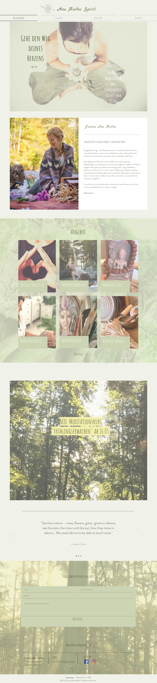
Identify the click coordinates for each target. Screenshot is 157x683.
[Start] (48, 8)
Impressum (69, 677)
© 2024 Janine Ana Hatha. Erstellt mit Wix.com (78, 680)
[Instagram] (93, 662)
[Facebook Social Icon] (86, 662)
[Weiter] (144, 536)
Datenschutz (80, 677)
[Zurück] (13, 536)
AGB (89, 677)
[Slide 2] (78, 556)
